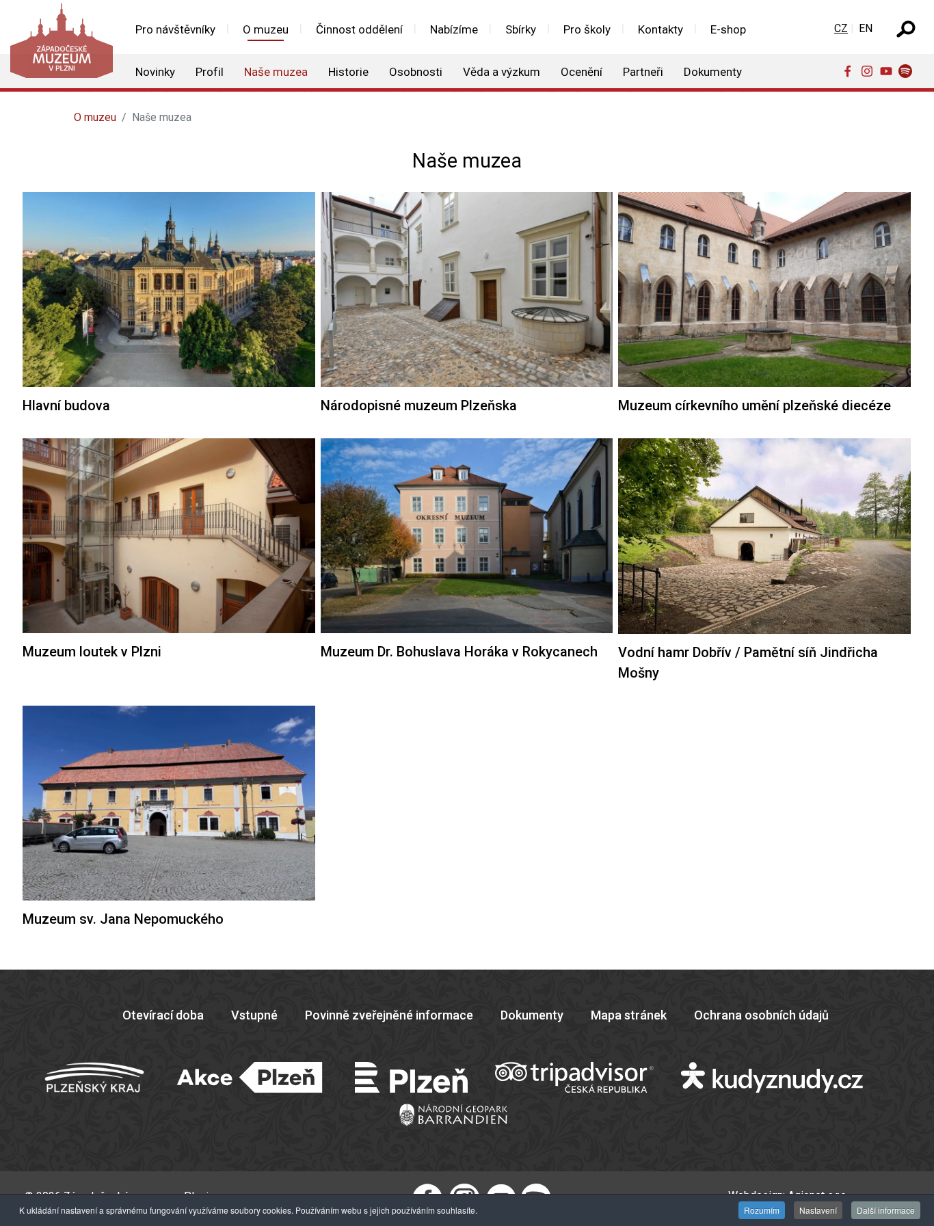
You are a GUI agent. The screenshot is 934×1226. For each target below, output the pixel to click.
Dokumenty (532, 1015)
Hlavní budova (66, 405)
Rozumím (761, 1210)
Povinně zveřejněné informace (389, 1015)
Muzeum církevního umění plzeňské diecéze (754, 405)
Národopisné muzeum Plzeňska (419, 405)
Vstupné (254, 1015)
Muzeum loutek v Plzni (92, 651)
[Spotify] (908, 70)
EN (865, 28)
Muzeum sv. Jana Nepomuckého (123, 919)
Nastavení (818, 1210)
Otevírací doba (163, 1015)
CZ (841, 28)
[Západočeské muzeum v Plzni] (61, 44)
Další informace (886, 1210)
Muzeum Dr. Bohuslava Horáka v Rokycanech (459, 651)
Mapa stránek (629, 1015)
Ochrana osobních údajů (761, 1015)
